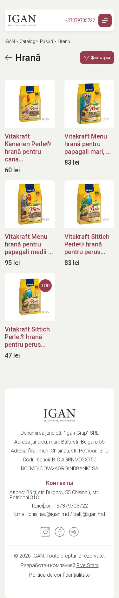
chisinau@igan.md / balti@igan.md (67, 514)
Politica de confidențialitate (59, 575)
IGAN (10, 41)
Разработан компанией (60, 565)
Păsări (46, 41)
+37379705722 (71, 506)
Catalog (27, 41)
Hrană (28, 57)
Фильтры (100, 57)
